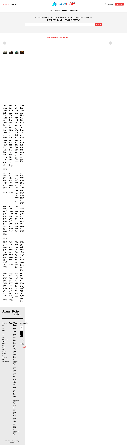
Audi (10, 164)
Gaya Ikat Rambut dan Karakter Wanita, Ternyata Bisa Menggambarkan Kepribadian (22, 187)
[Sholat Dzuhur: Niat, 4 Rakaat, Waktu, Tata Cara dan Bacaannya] (16, 52)
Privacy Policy (24, 346)
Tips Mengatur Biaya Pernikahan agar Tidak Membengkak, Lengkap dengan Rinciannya (22, 254)
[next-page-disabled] (110, 43)
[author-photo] (4, 165)
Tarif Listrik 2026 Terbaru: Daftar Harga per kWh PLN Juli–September (16, 283)
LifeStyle (16, 361)
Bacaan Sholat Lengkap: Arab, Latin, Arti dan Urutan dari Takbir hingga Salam (14, 343)
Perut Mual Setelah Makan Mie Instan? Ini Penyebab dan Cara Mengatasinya (5, 252)
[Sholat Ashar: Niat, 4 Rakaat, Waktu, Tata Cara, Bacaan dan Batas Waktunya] (11, 52)
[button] (14, 4)
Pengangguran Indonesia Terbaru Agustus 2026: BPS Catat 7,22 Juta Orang (11, 285)
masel (4, 167)
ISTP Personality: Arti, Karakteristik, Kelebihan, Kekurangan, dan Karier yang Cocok (16, 252)
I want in (21, 334)
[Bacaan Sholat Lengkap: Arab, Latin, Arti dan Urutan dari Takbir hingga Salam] (5, 52)
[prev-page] (4, 43)
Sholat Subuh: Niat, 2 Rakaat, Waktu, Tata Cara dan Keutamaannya (22, 130)
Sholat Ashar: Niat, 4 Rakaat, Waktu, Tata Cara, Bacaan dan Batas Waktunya (11, 132)
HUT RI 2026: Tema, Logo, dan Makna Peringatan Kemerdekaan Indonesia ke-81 (22, 286)
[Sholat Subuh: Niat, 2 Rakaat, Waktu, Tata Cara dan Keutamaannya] (22, 52)
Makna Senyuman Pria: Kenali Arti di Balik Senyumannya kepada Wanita (5, 285)
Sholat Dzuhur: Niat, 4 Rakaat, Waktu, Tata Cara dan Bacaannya (16, 128)
